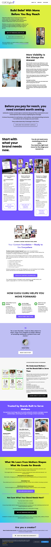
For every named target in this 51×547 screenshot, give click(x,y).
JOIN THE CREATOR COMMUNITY (26, 535)
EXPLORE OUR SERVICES (15, 37)
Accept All (45, 541)
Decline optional (36, 541)
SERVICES (39, 2)
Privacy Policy (4, 543)
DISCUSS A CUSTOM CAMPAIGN (42, 212)
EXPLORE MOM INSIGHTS (25, 491)
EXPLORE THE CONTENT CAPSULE (25, 125)
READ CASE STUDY (25, 352)
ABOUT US (33, 2)
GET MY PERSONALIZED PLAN (15, 32)
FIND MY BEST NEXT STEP (25, 316)
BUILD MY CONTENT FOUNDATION (25, 275)
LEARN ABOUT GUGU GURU (38, 395)
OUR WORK (45, 2)
